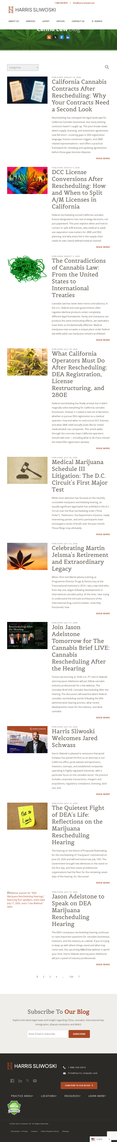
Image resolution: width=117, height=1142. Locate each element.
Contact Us (78, 21)
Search (98, 21)
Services (30, 21)
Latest (45, 21)
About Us (14, 21)
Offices (61, 21)
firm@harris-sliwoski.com (84, 3)
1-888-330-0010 (61, 3)
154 (71, 976)
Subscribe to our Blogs (78, 1085)
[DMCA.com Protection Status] (14, 1107)
